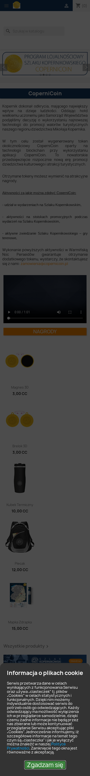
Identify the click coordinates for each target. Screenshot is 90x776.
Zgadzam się (45, 765)
